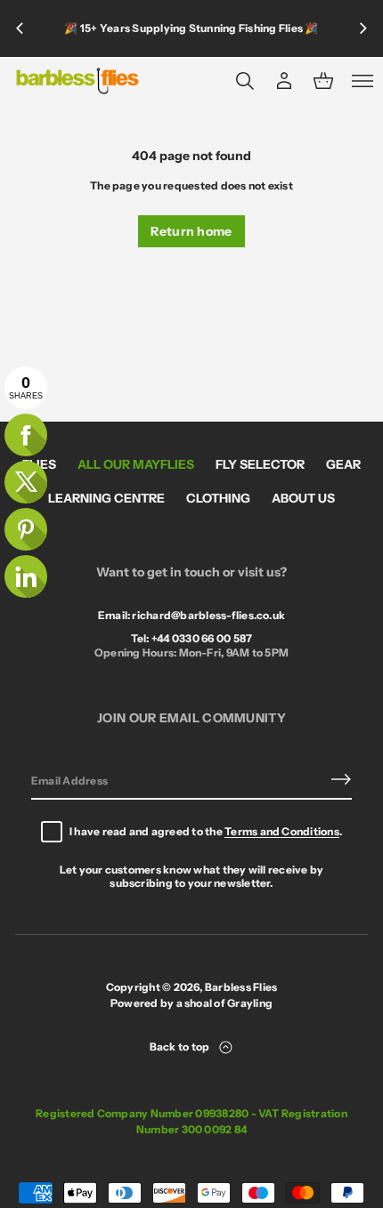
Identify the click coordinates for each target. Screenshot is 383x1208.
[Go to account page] (284, 81)
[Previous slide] (19, 28)
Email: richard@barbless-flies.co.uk (191, 615)
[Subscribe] (341, 779)
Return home (191, 231)
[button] (245, 81)
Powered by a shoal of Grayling (191, 1003)
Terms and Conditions (281, 831)
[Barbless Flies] (77, 81)
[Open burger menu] (362, 81)
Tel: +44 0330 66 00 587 (192, 638)
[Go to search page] (245, 81)
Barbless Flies (241, 987)
